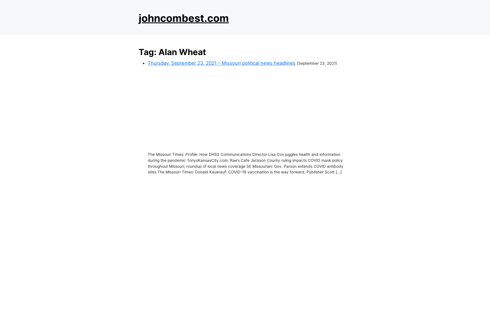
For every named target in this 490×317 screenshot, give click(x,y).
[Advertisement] (249, 109)
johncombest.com (184, 18)
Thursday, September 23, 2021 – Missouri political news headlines (221, 63)
